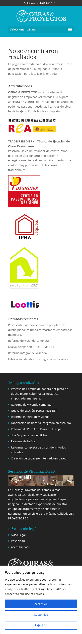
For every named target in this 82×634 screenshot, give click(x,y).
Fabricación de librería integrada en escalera (38, 359)
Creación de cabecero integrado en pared (38, 458)
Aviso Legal (18, 535)
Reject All (41, 625)
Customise (41, 614)
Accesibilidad (20, 547)
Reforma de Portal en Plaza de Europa (36, 429)
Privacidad (18, 541)
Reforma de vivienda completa (28, 341)
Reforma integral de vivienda (27, 353)
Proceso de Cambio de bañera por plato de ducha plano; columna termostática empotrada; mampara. (40, 330)
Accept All (41, 604)
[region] (41, 600)
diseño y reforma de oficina (29, 435)
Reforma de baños (23, 441)
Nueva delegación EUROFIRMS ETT (31, 347)
